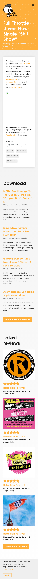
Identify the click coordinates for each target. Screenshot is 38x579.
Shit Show (16, 87)
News (5, 46)
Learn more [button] (8, 570)
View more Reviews (16, 546)
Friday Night (11, 79)
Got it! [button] (7, 575)
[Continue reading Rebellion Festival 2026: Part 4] (19, 365)
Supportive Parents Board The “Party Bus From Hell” (16, 231)
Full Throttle (24, 64)
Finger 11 (10, 151)
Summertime (12, 82)
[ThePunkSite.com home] (10, 10)
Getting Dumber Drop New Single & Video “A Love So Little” (17, 262)
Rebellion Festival (14, 387)
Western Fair (12, 135)
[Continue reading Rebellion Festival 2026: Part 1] (19, 510)
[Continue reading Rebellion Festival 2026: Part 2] (19, 462)
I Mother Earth (12, 156)
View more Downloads (17, 319)
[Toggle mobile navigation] (33, 5)
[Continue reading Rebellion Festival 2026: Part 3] (19, 413)
